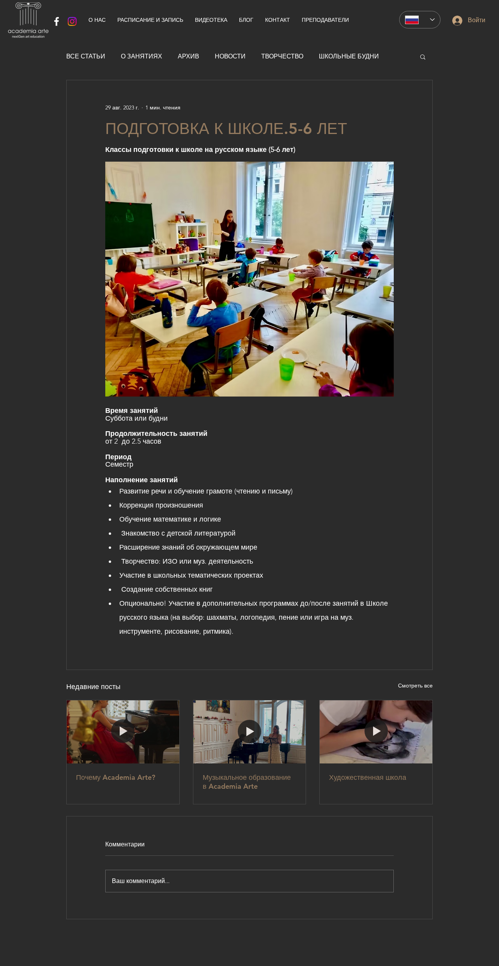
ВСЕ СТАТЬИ (85, 56)
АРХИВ (188, 56)
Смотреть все (415, 685)
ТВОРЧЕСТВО (282, 56)
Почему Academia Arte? (115, 777)
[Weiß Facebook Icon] (56, 21)
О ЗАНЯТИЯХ (141, 56)
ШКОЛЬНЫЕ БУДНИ (349, 56)
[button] (422, 56)
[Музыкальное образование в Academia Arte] (249, 731)
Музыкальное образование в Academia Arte (247, 782)
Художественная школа (367, 777)
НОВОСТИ (230, 56)
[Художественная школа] (376, 731)
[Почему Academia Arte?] (123, 731)
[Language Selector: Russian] (420, 19)
